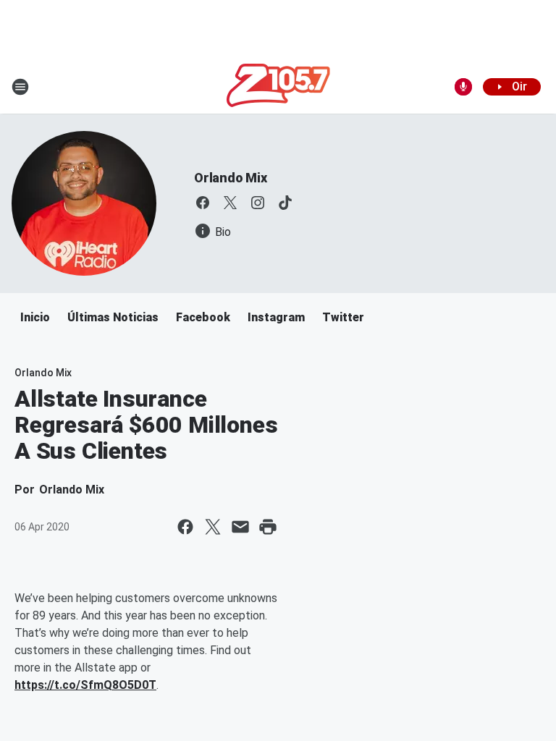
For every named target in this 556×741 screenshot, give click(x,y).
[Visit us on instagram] (257, 202)
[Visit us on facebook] (202, 202)
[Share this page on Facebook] (185, 527)
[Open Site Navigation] (20, 87)
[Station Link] (278, 87)
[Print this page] (268, 527)
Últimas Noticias (113, 317)
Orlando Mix (230, 177)
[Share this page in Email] (240, 527)
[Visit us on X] (230, 202)
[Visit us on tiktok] (285, 202)
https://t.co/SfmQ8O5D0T (85, 685)
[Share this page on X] (213, 527)
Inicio (35, 317)
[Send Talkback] (463, 87)
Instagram (276, 317)
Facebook (203, 317)
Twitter (343, 317)
